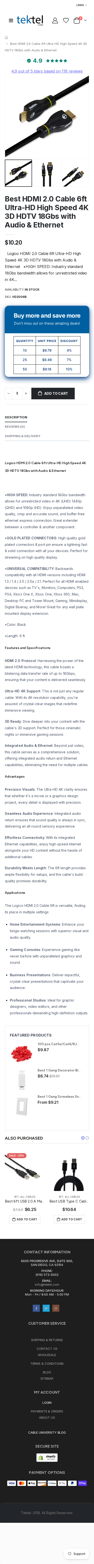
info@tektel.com (47, 1284)
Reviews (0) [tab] (15, 426)
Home (6, 37)
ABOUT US (47, 1417)
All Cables (27, 1196)
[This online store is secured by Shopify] (47, 1457)
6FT (16, 1196)
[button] (83, 1138)
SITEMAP (47, 1378)
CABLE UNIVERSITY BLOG (47, 1432)
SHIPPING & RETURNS (47, 1340)
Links (80, 5)
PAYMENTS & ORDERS (47, 1411)
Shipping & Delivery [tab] (22, 436)
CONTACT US (47, 1348)
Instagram (55, 1308)
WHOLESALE (47, 1355)
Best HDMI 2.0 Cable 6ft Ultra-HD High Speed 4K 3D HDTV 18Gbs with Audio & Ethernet (46, 211)
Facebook (36, 1308)
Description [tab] (16, 417)
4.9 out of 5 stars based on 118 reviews (46, 71)
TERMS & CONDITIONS (47, 1363)
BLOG (47, 1372)
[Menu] (11, 20)
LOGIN (47, 1402)
